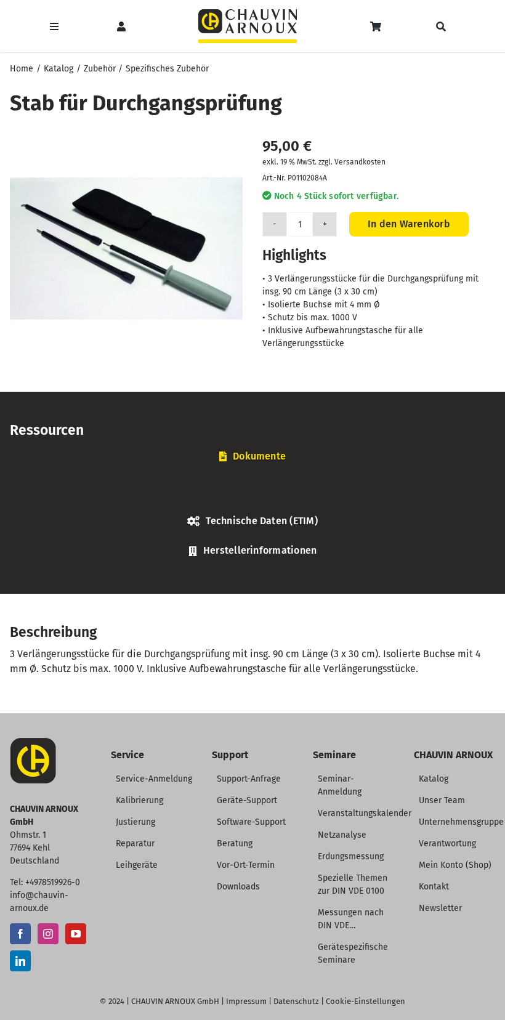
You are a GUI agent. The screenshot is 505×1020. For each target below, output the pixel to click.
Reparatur (135, 843)
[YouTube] (75, 933)
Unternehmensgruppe (461, 822)
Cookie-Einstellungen (365, 1001)
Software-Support (251, 822)
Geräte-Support (247, 800)
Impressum (246, 1001)
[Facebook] (20, 933)
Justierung (135, 822)
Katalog (433, 779)
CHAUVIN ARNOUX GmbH (175, 1001)
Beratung (234, 843)
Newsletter (440, 908)
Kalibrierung (139, 800)
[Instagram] (48, 933)
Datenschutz (296, 1001)
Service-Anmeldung (154, 779)
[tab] (252, 457)
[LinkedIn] (20, 960)
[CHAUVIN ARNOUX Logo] (247, 14)
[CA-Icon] (33, 742)
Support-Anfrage (249, 779)
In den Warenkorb (409, 224)
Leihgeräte (137, 865)
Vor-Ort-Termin (246, 865)
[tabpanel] (252, 492)
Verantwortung (447, 843)
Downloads (238, 886)
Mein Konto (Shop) (455, 865)
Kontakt (434, 886)
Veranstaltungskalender (364, 813)
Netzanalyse (342, 835)
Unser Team (442, 800)
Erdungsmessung (351, 856)
